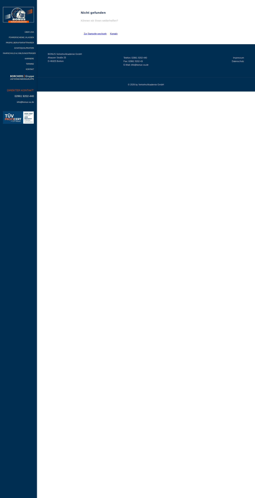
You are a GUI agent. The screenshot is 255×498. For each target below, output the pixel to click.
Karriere (29, 59)
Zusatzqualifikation (24, 48)
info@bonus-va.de (25, 102)
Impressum (238, 57)
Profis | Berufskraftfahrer (20, 43)
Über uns (29, 32)
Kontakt (30, 69)
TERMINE (30, 64)
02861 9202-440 (24, 96)
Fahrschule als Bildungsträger (19, 53)
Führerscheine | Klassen (21, 37)
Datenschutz (238, 61)
